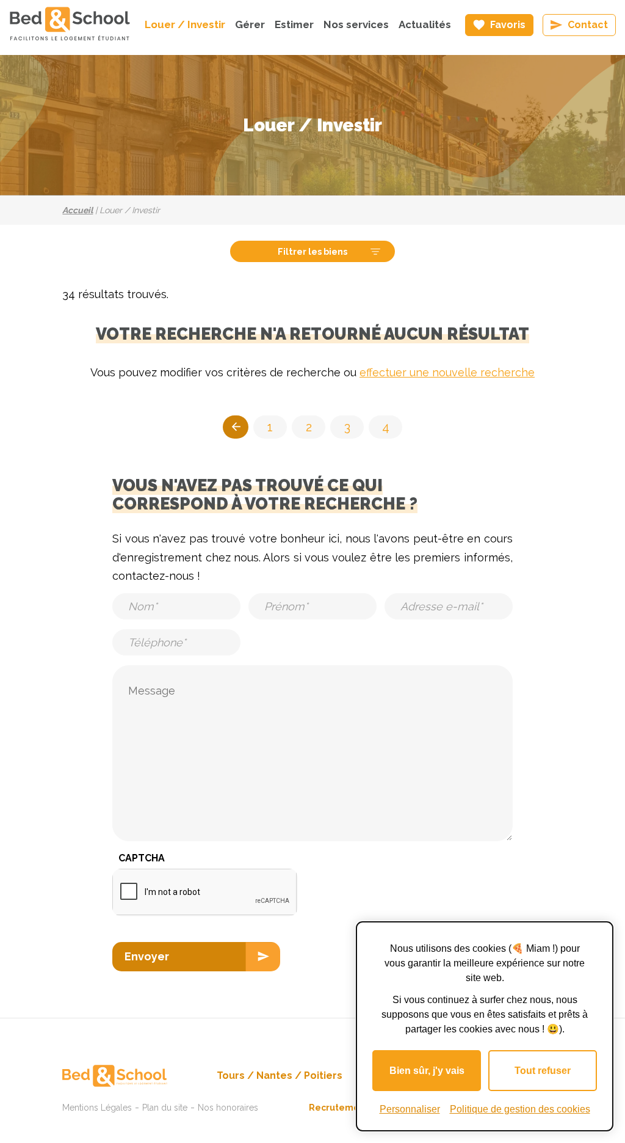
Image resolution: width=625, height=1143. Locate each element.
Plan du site (164, 1107)
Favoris (508, 25)
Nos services (356, 24)
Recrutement (339, 1107)
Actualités (425, 24)
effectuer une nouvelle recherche (447, 372)
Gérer (250, 24)
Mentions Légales (97, 1107)
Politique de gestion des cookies (520, 1109)
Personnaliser (410, 1109)
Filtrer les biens (312, 251)
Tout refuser (543, 1070)
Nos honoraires (228, 1107)
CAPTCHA (141, 858)
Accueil (77, 210)
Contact (588, 25)
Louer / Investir (185, 24)
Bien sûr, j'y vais (426, 1070)
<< (235, 427)
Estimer (294, 24)
